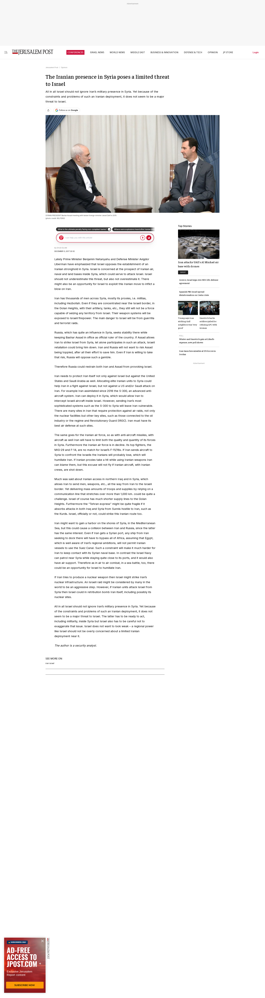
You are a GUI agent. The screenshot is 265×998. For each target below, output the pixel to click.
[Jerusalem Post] (30, 52)
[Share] (48, 110)
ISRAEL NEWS (97, 52)
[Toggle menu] (5, 52)
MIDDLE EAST (137, 52)
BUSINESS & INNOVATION (164, 52)
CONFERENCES (75, 52)
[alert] (25, 966)
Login (256, 52)
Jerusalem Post (52, 67)
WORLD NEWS (117, 52)
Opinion (64, 67)
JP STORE (228, 52)
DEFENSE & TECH (193, 52)
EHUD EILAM (62, 248)
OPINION (213, 52)
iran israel (50, 663)
